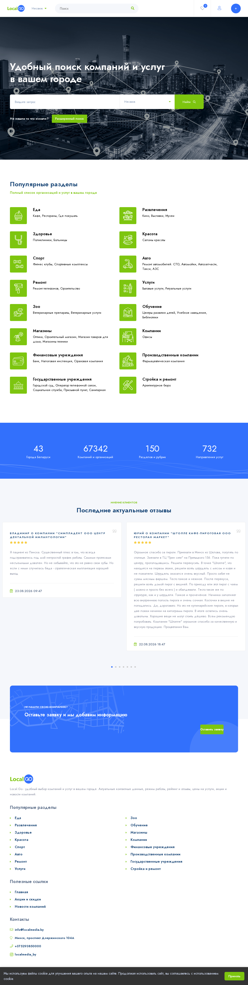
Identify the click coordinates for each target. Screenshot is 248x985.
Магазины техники (55, 341)
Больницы (60, 240)
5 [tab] (127, 667)
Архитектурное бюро (156, 385)
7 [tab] (135, 667)
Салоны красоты (153, 240)
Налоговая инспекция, (57, 361)
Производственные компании (170, 355)
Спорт (38, 258)
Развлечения (154, 209)
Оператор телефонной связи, (76, 385)
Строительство (70, 288)
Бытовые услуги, (153, 288)
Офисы (147, 337)
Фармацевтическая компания (163, 361)
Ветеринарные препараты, (52, 312)
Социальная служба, (48, 390)
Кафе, (37, 215)
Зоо (36, 306)
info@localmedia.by (29, 929)
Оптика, (39, 337)
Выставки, (158, 215)
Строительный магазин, (61, 337)
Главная (21, 892)
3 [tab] (119, 667)
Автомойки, (189, 264)
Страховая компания (88, 361)
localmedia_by (25, 954)
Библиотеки (150, 317)
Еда (36, 209)
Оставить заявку (212, 729)
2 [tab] (115, 667)
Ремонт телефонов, (46, 288)
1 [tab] (112, 667)
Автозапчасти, (207, 264)
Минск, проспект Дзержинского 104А (44, 938)
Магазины (42, 331)
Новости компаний (30, 906)
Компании (151, 331)
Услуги (148, 282)
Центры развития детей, (159, 312)
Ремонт (39, 282)
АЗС (156, 268)
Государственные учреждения (62, 379)
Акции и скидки (28, 899)
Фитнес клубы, (43, 264)
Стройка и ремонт (159, 379)
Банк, (37, 361)
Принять (234, 976)
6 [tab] (131, 667)
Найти (187, 102)
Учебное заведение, (192, 312)
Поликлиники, (43, 240)
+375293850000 (28, 946)
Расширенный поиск (69, 119)
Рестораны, (50, 215)
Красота (149, 234)
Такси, (147, 268)
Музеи (169, 215)
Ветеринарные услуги (86, 312)
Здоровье (42, 234)
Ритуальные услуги (178, 288)
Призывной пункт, (76, 390)
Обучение (152, 306)
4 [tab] (123, 667)
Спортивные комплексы (71, 264)
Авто (146, 258)
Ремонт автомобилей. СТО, (161, 264)
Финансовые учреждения (58, 355)
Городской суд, (44, 385)
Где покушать (68, 215)
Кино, (146, 215)
